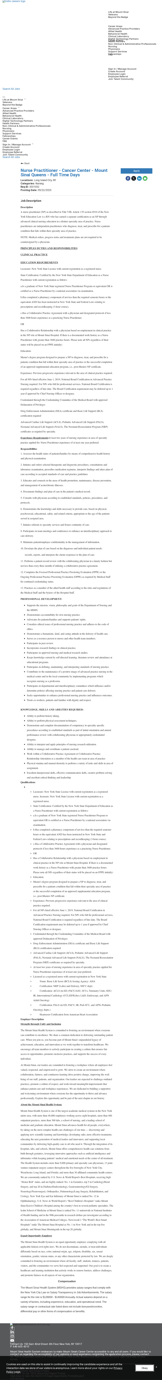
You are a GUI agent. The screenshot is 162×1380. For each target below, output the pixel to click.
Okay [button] (145, 1368)
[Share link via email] (145, 178)
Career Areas (115, 26)
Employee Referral (118, 76)
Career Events (115, 40)
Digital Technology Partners (123, 38)
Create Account (116, 71)
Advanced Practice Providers (124, 28)
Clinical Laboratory (118, 36)
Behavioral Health (117, 33)
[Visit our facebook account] (12, 1328)
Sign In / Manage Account (122, 68)
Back (27, 163)
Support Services (117, 51)
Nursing (112, 46)
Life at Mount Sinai (118, 12)
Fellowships (114, 54)
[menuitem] (81, 101)
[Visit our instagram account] (12, 1337)
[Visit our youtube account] (12, 1341)
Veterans (113, 14)
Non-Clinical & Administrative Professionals (132, 43)
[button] (81, 99)
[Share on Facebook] (128, 178)
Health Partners (11, 123)
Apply (136, 170)
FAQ (110, 54)
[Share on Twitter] (134, 178)
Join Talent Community (121, 79)
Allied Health (115, 31)
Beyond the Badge (118, 17)
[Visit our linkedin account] (12, 1333)
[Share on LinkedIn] (139, 178)
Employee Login (117, 74)
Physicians (114, 49)
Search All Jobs (11, 88)
